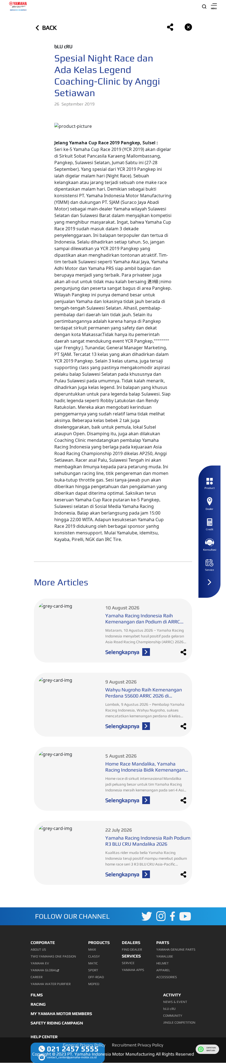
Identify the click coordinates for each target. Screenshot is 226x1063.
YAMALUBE (164, 956)
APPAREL (163, 970)
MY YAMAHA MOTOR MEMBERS (61, 1013)
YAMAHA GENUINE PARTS (175, 949)
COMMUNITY (172, 1016)
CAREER (36, 977)
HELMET (162, 963)
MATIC (93, 963)
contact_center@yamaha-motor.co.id (71, 1057)
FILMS (37, 994)
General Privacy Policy (84, 1045)
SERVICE (128, 963)
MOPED (93, 984)
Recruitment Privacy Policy (137, 1045)
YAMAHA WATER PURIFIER (51, 984)
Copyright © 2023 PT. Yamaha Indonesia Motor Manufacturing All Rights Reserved (113, 1054)
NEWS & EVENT (175, 1002)
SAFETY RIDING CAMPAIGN (57, 1023)
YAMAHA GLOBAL (44, 970)
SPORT (93, 970)
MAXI (92, 949)
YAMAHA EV (40, 963)
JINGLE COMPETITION (179, 1022)
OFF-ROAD (96, 977)
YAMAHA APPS (133, 970)
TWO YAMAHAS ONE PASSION (53, 956)
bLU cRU (169, 1009)
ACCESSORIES (166, 977)
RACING (38, 1004)
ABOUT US (38, 949)
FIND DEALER (132, 949)
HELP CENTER (44, 1036)
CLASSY (94, 956)
